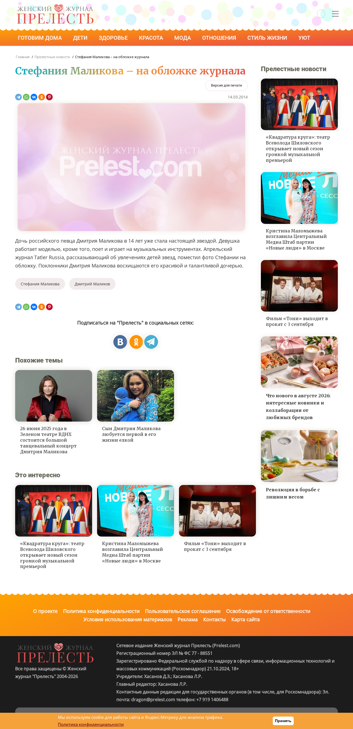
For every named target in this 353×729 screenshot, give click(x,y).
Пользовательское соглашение (183, 611)
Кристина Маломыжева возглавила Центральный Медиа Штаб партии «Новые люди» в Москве (132, 552)
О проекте (45, 611)
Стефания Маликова (40, 283)
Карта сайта (245, 619)
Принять (283, 721)
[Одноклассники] (41, 97)
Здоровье (114, 37)
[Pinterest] (49, 97)
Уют (305, 37)
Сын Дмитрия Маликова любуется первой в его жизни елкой (131, 434)
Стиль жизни (267, 37)
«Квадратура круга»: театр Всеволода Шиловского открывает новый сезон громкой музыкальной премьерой (52, 555)
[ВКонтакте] (34, 97)
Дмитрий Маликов (92, 283)
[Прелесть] (55, 6)
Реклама (188, 619)
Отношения (219, 37)
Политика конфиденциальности (101, 611)
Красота (151, 37)
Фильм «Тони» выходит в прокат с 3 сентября (215, 546)
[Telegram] (18, 97)
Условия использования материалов (128, 619)
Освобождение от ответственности (268, 611)
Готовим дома (40, 37)
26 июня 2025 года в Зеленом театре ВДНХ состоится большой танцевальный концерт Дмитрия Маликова (48, 440)
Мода (183, 37)
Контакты (214, 619)
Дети (81, 37)
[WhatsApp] (26, 97)
